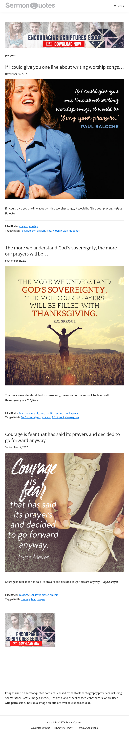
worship (33, 226)
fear (31, 594)
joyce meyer (42, 594)
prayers (23, 226)
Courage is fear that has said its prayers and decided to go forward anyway (62, 437)
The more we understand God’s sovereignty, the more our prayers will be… (61, 250)
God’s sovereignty (31, 417)
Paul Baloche (28, 230)
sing (49, 230)
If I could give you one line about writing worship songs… (64, 67)
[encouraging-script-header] (64, 24)
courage (23, 594)
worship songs (71, 230)
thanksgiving (71, 413)
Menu (121, 6)
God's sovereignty (29, 413)
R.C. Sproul (56, 413)
